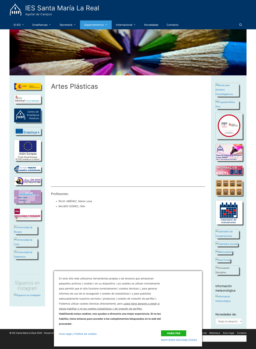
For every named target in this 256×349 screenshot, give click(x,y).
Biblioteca (214, 333)
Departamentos (94, 24)
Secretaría (66, 24)
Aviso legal (228, 333)
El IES (17, 24)
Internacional (124, 24)
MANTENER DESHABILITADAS (179, 339)
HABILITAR (173, 333)
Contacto (173, 24)
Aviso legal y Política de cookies (78, 333)
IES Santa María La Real (62, 8)
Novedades (151, 24)
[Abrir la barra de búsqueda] (241, 24)
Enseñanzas (40, 24)
